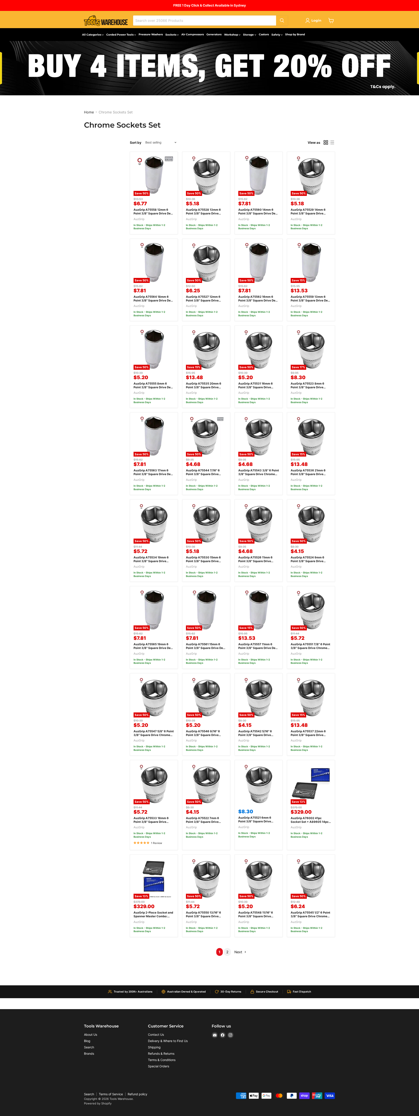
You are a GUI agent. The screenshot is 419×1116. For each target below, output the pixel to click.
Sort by (135, 142)
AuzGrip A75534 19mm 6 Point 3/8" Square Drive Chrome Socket (151, 561)
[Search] (282, 20)
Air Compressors (192, 34)
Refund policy (137, 1094)
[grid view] (326, 142)
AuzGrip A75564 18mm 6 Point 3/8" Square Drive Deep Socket (154, 300)
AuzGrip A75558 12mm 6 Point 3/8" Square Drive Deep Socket (154, 213)
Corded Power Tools (120, 34)
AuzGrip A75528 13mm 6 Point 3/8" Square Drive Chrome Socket (203, 213)
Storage (248, 34)
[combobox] (204, 20)
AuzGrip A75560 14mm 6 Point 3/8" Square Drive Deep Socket (258, 213)
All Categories (92, 34)
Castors (264, 34)
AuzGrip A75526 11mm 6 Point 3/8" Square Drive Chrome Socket (255, 561)
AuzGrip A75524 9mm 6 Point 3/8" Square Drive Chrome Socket (307, 561)
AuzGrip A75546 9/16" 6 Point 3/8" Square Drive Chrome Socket (203, 734)
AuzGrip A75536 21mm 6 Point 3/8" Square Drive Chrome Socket (308, 474)
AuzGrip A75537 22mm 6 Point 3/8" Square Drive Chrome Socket (308, 734)
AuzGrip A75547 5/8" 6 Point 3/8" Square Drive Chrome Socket (154, 734)
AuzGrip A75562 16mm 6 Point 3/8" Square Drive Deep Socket (258, 300)
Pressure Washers (151, 34)
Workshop (231, 34)
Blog (87, 1041)
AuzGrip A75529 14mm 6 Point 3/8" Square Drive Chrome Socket (308, 213)
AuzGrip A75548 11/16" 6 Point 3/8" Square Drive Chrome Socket (255, 916)
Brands (89, 1053)
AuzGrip (139, 219)
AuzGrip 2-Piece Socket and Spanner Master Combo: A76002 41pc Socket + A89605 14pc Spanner (153, 918)
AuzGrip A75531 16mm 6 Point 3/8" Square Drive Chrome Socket (255, 387)
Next (238, 952)
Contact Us (156, 1034)
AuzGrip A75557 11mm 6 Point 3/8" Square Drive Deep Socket (258, 647)
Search (89, 1047)
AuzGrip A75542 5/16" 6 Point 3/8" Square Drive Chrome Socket (255, 734)
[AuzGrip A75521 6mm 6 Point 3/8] (258, 784)
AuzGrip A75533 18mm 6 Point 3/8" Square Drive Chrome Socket (151, 821)
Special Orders (158, 1066)
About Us (90, 1034)
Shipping (154, 1047)
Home (89, 112)
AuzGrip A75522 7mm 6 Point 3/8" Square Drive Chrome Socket (202, 821)
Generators (214, 34)
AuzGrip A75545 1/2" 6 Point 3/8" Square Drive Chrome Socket (310, 916)
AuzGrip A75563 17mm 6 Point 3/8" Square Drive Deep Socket (154, 474)
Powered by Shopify (98, 1103)
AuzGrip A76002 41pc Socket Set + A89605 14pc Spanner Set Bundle (310, 821)
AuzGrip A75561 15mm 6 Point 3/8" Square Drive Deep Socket (206, 647)
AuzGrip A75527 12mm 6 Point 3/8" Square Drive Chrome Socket (203, 300)
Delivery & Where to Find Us (168, 1041)
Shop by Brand (295, 34)
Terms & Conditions (161, 1060)
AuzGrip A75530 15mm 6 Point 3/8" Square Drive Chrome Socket (203, 561)
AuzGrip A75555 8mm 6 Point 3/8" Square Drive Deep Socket (154, 387)
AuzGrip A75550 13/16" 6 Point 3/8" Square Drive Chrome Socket (203, 916)
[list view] (332, 142)
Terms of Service (111, 1094)
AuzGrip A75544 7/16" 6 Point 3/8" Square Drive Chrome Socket (203, 474)
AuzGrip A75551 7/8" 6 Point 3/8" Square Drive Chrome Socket (310, 647)
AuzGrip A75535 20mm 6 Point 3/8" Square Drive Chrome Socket (203, 387)
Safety (276, 34)
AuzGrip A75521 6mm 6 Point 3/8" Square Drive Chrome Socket (254, 821)
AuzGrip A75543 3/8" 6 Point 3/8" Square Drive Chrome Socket (258, 474)
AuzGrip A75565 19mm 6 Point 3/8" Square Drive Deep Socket (154, 647)
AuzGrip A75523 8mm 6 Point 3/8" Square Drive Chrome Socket (307, 387)
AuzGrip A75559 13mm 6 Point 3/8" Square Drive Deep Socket (311, 300)
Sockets (171, 34)
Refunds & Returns (161, 1053)
